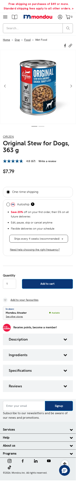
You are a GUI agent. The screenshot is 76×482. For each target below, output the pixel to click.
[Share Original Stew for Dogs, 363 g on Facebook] (65, 45)
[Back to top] (65, 464)
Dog (17, 39)
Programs (10, 453)
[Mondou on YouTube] (49, 460)
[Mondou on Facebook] (23, 460)
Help (6, 437)
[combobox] (38, 28)
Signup (59, 406)
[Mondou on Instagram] (9, 460)
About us (9, 445)
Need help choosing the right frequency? (35, 249)
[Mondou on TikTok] (9, 467)
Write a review (47, 161)
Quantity (9, 275)
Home (6, 39)
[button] (14, 17)
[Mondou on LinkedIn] (36, 460)
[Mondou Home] (38, 16)
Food (27, 39)
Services (9, 429)
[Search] (68, 28)
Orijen (8, 137)
